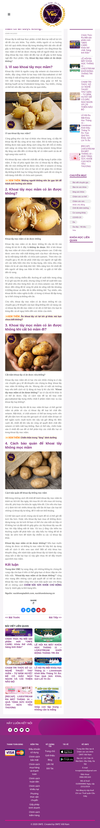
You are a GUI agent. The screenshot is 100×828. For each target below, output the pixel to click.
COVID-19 (77, 217)
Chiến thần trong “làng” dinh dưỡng (39, 438)
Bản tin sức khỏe (79, 187)
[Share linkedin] (33, 610)
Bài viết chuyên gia (80, 182)
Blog (50, 759)
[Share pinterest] (38, 610)
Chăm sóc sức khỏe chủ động (79, 201)
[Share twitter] (28, 610)
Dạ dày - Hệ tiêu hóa (79, 227)
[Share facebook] (23, 610)
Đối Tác (50, 768)
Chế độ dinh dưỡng (81, 208)
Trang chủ (50, 751)
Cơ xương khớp (79, 213)
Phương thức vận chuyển (34, 797)
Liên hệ (50, 764)
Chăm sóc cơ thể (80, 196)
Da (74, 222)
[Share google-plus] (43, 610)
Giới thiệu (50, 755)
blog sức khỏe (78, 192)
